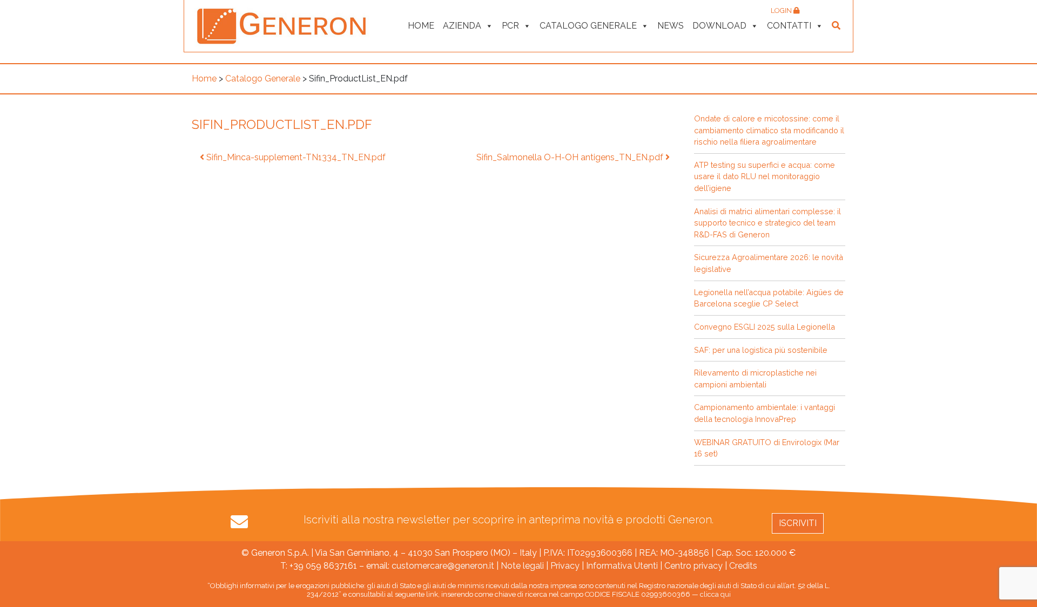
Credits (743, 566)
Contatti (789, 26)
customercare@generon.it (443, 566)
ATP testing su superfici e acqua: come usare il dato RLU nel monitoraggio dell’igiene (764, 176)
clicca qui (715, 594)
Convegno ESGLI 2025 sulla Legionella (764, 326)
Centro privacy (693, 566)
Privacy (565, 566)
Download (719, 26)
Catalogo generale (588, 26)
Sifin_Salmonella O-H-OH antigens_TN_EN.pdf (570, 157)
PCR (510, 26)
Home (421, 26)
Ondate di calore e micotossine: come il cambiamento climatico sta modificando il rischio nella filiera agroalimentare (769, 130)
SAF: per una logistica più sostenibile (760, 349)
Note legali (522, 566)
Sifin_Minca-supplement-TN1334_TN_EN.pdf (295, 157)
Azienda (462, 26)
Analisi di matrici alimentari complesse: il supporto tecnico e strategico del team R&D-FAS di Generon (767, 223)
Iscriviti (798, 523)
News (670, 26)
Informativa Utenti (622, 566)
